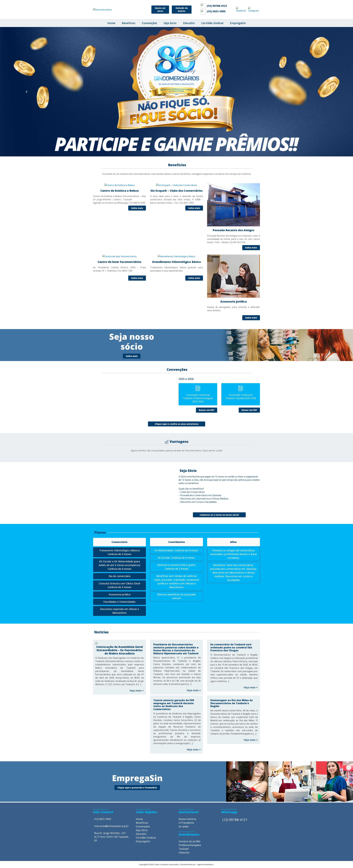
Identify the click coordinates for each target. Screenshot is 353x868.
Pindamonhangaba (190, 718)
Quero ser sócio (160, 10)
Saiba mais (132, 229)
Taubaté (184, 722)
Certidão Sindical (212, 23)
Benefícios (128, 23)
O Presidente (186, 696)
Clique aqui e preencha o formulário (137, 661)
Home (111, 23)
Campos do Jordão (189, 715)
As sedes (184, 700)
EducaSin (189, 23)
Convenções (149, 23)
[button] (26, 28)
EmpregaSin (238, 23)
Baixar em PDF (206, 283)
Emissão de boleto (182, 10)
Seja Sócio (170, 23)
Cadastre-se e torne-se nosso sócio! (219, 388)
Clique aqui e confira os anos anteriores (176, 297)
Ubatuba (184, 726)
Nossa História (187, 692)
